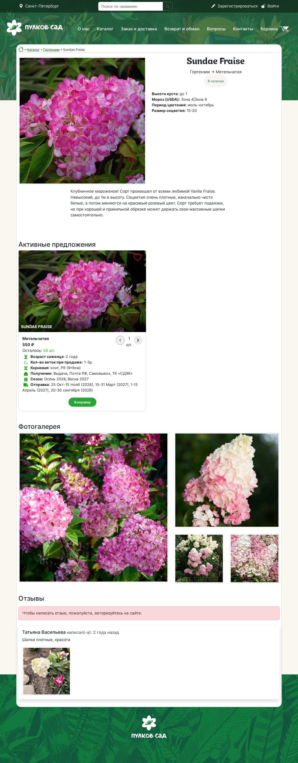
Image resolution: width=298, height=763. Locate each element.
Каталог (105, 28)
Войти (272, 6)
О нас (83, 28)
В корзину (82, 402)
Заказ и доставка (139, 28)
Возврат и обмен (182, 28)
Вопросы (216, 28)
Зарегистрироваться (237, 6)
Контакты (243, 28)
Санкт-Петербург (41, 6)
